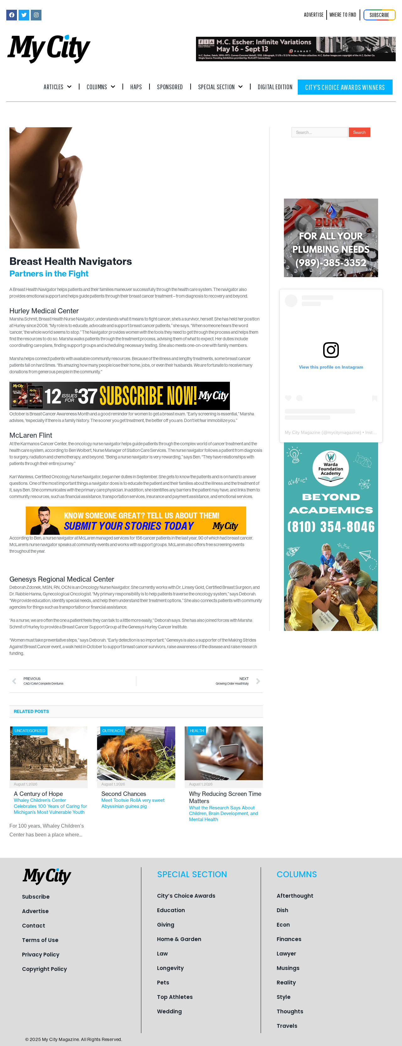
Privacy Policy (40, 954)
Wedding (169, 1011)
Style (284, 997)
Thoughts (290, 1011)
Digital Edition (275, 86)
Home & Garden (179, 939)
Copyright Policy (44, 969)
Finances (289, 939)
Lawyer (286, 953)
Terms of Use (40, 940)
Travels (287, 1026)
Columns (97, 86)
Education (171, 910)
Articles (54, 86)
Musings (288, 968)
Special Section (216, 86)
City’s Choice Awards (186, 896)
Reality (286, 982)
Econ (283, 924)
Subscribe (36, 897)
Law (162, 953)
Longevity (170, 968)
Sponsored (170, 86)
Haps (136, 86)
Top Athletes (175, 997)
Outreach (112, 730)
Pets (163, 982)
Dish (282, 910)
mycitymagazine (344, 432)
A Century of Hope (50, 802)
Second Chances (133, 799)
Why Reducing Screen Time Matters (225, 806)
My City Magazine (302, 432)
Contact (33, 925)
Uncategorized (30, 730)
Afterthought (295, 896)
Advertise (35, 911)
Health (197, 730)
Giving (165, 924)
